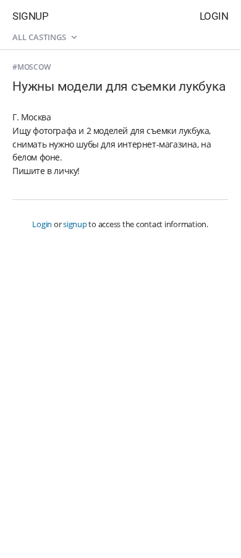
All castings (40, 37)
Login (214, 16)
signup (75, 224)
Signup (30, 16)
